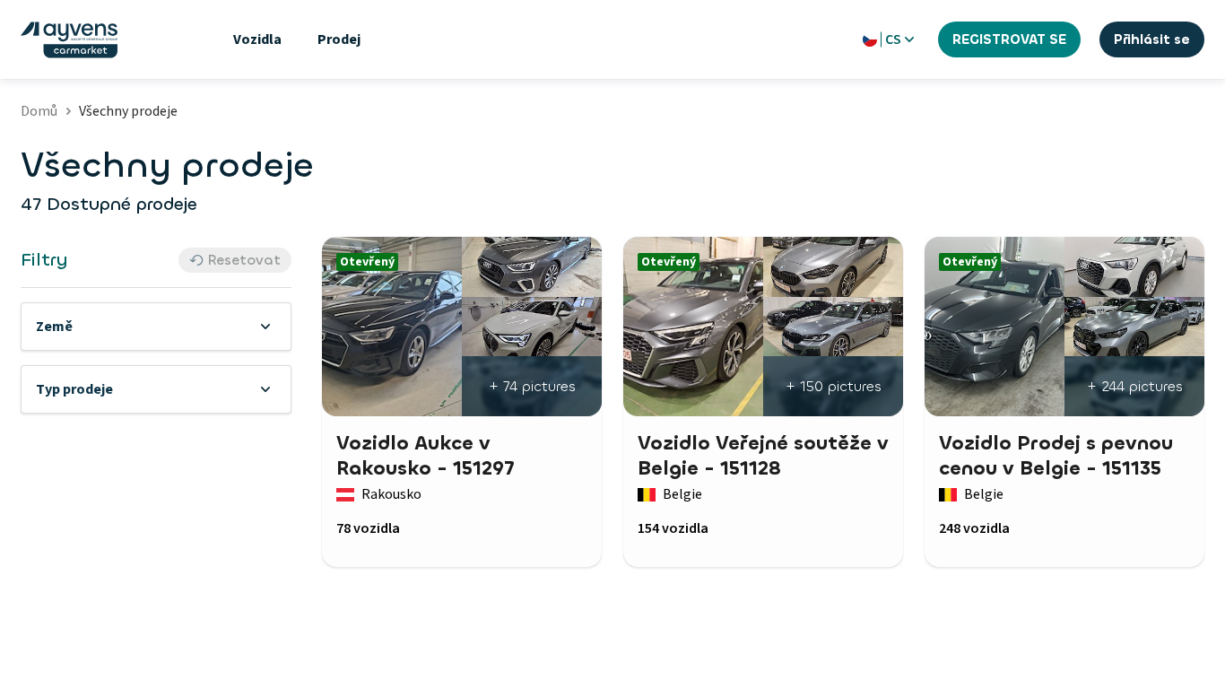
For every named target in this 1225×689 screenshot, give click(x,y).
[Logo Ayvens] (69, 40)
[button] (156, 326)
